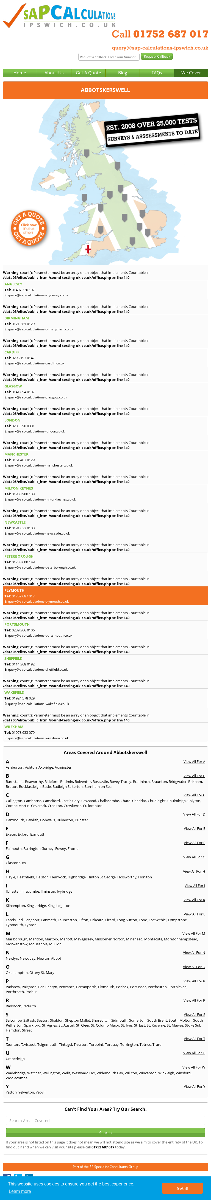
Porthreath (15, 991)
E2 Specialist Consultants (109, 1166)
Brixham (195, 781)
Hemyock (58, 877)
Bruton (11, 786)
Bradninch (141, 781)
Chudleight (157, 800)
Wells (66, 1072)
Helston (42, 877)
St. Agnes (49, 1025)
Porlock (122, 986)
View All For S (194, 1014)
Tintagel (65, 1044)
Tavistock (28, 1044)
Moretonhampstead (180, 939)
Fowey (60, 848)
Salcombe (14, 1020)
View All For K (194, 899)
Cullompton (92, 805)
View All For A (194, 761)
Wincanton (148, 1072)
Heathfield (25, 877)
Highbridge (77, 877)
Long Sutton (127, 919)
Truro (157, 1044)
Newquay (27, 958)
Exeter (11, 834)
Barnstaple (14, 781)
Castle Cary (71, 800)
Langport (32, 919)
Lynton (31, 924)
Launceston (67, 919)
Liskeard (97, 919)
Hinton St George (101, 877)
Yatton (11, 1092)
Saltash (29, 1020)
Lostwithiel (157, 919)
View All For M (193, 933)
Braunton (159, 781)
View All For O (194, 966)
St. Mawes (175, 1025)
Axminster (63, 767)
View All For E (194, 828)
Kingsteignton (59, 905)
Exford (23, 834)
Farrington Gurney (38, 848)
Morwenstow (16, 944)
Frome (73, 848)
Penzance (66, 986)
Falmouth (14, 848)
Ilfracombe (30, 891)
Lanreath (48, 919)
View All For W (193, 1067)
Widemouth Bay (110, 1072)
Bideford (52, 781)
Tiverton (80, 1044)
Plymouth (106, 986)
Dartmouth (15, 819)
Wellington (51, 1072)
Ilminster (48, 891)
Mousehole (38, 944)
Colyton (193, 800)
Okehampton (17, 972)
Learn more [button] (20, 1191)
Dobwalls (47, 819)
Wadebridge (16, 1072)
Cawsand (88, 800)
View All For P (194, 981)
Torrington (129, 1044)
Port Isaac (138, 986)
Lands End (14, 919)
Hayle (10, 877)
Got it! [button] (182, 1188)
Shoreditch (101, 1020)
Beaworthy (34, 781)
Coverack (38, 805)
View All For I (195, 885)
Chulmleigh (176, 800)
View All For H (194, 871)
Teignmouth (47, 1044)
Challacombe (108, 800)
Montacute (153, 939)
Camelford (51, 800)
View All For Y (194, 1086)
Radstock (13, 1006)
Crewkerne (72, 805)
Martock (52, 939)
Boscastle (100, 781)
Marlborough (16, 939)
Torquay (112, 1044)
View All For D (194, 814)
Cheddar (139, 800)
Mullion (55, 944)
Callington (14, 800)
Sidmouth (119, 1020)
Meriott (66, 939)
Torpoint (96, 1044)
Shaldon (56, 1020)
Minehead (134, 939)
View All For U (194, 1052)
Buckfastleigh (30, 786)
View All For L (194, 914)
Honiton (145, 877)
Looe (143, 919)
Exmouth (37, 834)
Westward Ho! (83, 1072)
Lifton (83, 919)
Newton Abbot (49, 958)
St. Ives (126, 1025)
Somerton (137, 1020)
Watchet (34, 1072)
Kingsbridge (36, 905)
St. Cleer (82, 1025)
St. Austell (66, 1025)
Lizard (110, 919)
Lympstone (177, 919)
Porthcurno (157, 986)
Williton (131, 1072)
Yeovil (40, 1092)
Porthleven (177, 986)
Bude (46, 786)
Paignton (29, 986)
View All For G (194, 857)
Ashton (31, 767)
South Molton (180, 1020)
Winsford (183, 1072)
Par (41, 986)
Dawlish (32, 819)
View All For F (194, 842)
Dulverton (65, 819)
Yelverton (26, 1092)
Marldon (36, 939)
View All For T (194, 1038)
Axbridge (45, 767)
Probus (31, 991)
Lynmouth (14, 924)
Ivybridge (64, 891)
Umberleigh (15, 1058)
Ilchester (13, 891)
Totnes (145, 1044)
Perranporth (86, 986)
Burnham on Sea (98, 786)
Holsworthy (127, 877)
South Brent (157, 1020)
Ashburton (14, 767)
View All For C (194, 794)
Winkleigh (166, 1072)
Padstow (13, 986)
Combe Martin (17, 805)
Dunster (81, 819)
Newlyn (12, 958)
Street (27, 1030)
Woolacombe (16, 1077)
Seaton (42, 1020)
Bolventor (83, 781)
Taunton (12, 1044)
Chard (126, 800)
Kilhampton (15, 905)
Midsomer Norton (109, 939)
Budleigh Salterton (67, 786)
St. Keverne (156, 1025)
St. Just (139, 1025)
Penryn (51, 986)
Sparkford (32, 1025)
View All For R (194, 1000)
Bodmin (66, 781)
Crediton (55, 805)
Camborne (32, 800)
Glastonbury (16, 862)
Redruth (29, 1006)
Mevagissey (83, 939)
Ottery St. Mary (41, 972)
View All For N (194, 952)
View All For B (194, 775)
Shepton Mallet (77, 1020)
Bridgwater (178, 781)
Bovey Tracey (120, 781)
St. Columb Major (105, 1025)
